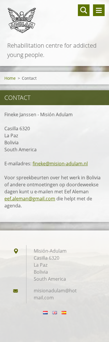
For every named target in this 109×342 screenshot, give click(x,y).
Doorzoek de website (84, 10)
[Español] (64, 312)
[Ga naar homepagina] (54, 20)
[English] (54, 312)
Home (10, 78)
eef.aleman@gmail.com (29, 198)
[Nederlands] (45, 312)
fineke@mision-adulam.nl (60, 163)
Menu (99, 10)
